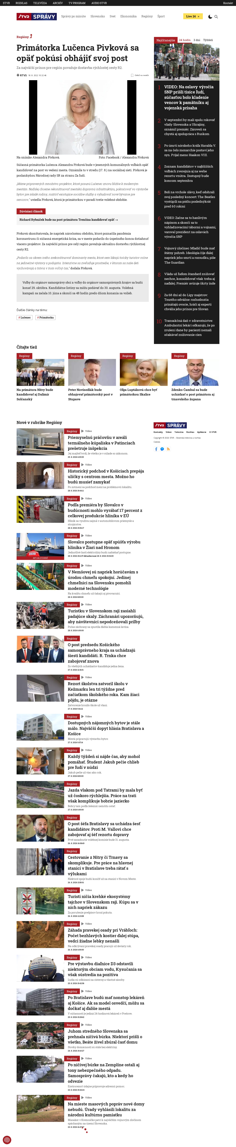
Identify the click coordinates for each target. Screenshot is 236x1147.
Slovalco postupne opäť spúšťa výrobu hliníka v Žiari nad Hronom (104, 544)
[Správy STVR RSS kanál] (168, 451)
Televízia (40, 3)
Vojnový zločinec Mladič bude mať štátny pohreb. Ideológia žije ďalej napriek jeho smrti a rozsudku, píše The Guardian (190, 255)
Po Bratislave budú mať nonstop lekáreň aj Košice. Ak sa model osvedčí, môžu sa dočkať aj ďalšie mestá (106, 1003)
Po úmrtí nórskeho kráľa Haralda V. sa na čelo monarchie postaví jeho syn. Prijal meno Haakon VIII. (190, 150)
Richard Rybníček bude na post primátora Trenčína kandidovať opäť (67, 219)
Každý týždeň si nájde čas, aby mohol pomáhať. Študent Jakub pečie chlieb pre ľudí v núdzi (104, 762)
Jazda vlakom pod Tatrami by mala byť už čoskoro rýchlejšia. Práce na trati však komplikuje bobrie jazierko (105, 795)
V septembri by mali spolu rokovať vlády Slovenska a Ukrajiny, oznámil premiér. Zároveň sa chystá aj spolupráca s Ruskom (189, 127)
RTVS (23, 75)
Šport (161, 16)
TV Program (77, 3)
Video (88, 431)
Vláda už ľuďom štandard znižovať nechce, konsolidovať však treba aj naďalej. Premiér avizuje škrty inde (190, 278)
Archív (58, 3)
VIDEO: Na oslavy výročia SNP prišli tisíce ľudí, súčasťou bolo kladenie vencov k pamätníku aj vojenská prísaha (189, 97)
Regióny (147, 16)
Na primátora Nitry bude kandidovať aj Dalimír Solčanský (35, 394)
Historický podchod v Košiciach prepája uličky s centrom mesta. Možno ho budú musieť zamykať (106, 476)
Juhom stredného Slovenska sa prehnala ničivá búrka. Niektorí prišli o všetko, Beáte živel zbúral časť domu (105, 1036)
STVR (6, 3)
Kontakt (228, 3)
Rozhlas (21, 3)
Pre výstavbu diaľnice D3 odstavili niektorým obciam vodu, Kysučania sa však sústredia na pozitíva (105, 969)
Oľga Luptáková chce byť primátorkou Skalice (138, 391)
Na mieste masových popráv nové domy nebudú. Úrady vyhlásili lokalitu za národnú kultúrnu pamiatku (106, 1109)
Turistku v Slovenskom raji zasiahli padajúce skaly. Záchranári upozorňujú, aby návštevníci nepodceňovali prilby (105, 616)
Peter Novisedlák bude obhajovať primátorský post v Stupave (90, 394)
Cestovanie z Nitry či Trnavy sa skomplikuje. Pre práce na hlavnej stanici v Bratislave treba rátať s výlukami (100, 865)
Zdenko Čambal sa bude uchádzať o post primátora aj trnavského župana (192, 394)
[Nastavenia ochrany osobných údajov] (7, 1140)
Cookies (157, 442)
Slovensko (98, 16)
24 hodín (185, 40)
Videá (168, 432)
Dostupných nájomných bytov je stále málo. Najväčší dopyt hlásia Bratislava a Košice (106, 728)
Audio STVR (99, 3)
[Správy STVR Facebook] (157, 451)
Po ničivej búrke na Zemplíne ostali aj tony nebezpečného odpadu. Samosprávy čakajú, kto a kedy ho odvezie (103, 1073)
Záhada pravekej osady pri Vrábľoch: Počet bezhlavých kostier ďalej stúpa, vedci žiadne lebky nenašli (103, 935)
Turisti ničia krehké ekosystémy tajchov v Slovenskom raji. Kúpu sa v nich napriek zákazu (103, 902)
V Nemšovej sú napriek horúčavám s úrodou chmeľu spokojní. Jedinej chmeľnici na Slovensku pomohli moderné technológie (103, 580)
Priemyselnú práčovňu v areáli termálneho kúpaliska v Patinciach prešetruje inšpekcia (101, 443)
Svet (113, 16)
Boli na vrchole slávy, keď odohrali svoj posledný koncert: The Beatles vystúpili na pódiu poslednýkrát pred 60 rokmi (189, 199)
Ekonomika (128, 16)
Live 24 (191, 16)
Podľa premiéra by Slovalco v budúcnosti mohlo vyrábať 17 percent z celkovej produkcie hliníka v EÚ (105, 510)
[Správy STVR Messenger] (162, 451)
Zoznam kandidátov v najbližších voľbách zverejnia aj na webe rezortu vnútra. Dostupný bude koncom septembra (188, 173)
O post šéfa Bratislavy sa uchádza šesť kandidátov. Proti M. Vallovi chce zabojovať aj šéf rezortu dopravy (104, 829)
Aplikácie (201, 432)
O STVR (212, 432)
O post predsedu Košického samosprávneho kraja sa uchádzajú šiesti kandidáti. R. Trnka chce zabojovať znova (101, 653)
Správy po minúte (73, 16)
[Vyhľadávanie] (216, 16)
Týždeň (208, 40)
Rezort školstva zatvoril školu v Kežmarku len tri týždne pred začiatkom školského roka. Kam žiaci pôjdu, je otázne (103, 692)
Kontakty (158, 432)
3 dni (197, 40)
